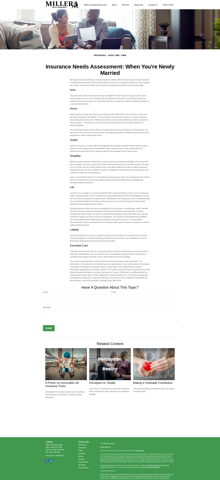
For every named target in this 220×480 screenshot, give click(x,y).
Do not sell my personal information (150, 467)
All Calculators (83, 467)
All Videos (81, 465)
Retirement (82, 445)
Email (113, 292)
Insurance (82, 453)
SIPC (116, 476)
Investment (82, 447)
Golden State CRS (105, 447)
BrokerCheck (140, 450)
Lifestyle (81, 459)
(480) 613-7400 (56, 447)
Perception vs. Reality (102, 382)
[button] (95, 4)
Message (46, 307)
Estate (80, 450)
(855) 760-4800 (58, 449)
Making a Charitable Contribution (153, 382)
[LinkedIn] (51, 460)
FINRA (113, 476)
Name (45, 292)
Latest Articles (83, 462)
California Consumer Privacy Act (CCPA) (158, 465)
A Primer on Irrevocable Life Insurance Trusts (62, 384)
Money (80, 456)
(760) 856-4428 (56, 445)
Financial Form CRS (108, 443)
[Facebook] (47, 460)
